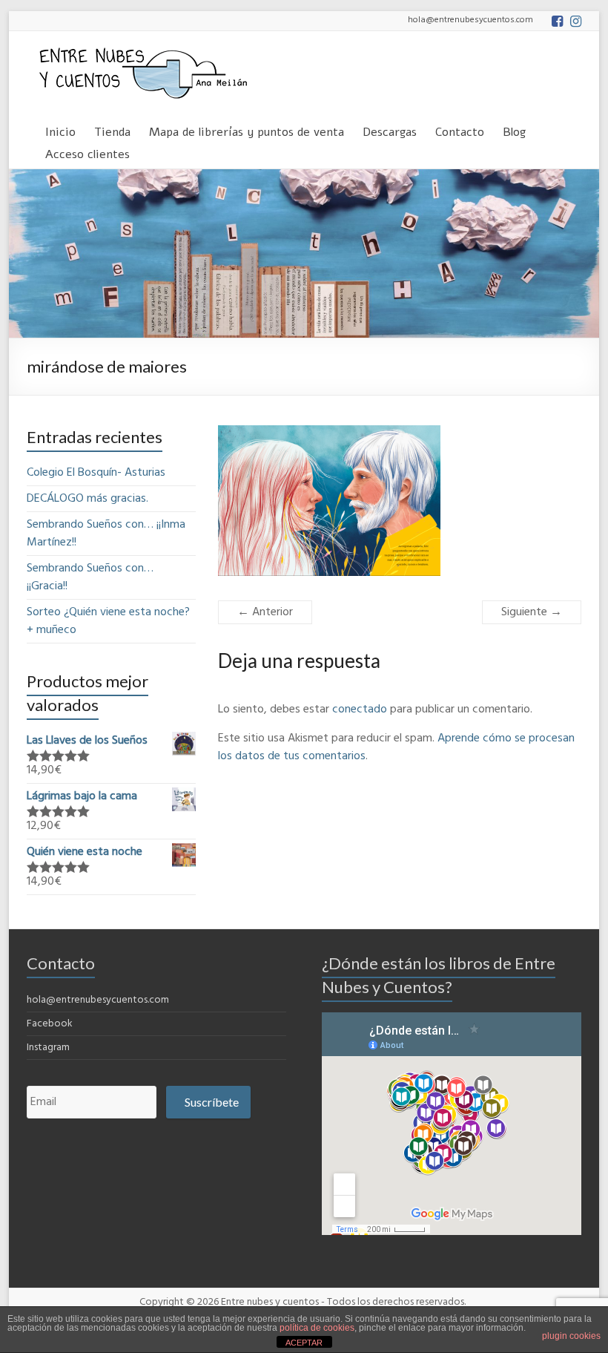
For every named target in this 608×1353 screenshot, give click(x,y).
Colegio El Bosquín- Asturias (96, 472)
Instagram (48, 1047)
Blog (514, 129)
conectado (359, 709)
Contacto (459, 129)
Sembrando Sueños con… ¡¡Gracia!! (90, 577)
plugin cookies (571, 1336)
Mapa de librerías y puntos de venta (246, 129)
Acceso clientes (87, 151)
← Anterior (265, 612)
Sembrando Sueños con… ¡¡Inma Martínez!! (106, 533)
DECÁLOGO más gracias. (87, 498)
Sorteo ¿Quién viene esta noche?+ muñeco (108, 621)
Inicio (60, 129)
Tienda (112, 129)
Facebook (50, 1023)
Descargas (390, 129)
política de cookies (317, 1328)
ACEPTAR (304, 1342)
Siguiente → (531, 612)
